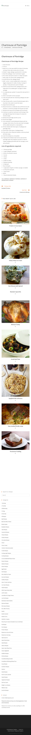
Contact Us (21, 729)
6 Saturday (4, 513)
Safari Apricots (5, 637)
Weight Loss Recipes (6, 685)
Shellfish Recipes (5, 653)
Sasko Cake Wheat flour (7, 648)
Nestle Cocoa (4, 616)
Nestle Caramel (5, 614)
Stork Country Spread (6, 674)
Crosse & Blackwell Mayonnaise (8, 558)
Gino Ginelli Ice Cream (6, 574)
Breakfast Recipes (5, 527)
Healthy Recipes (5, 579)
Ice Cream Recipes (5, 585)
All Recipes (4, 516)
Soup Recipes (4, 664)
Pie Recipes (4, 624)
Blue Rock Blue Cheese (6, 521)
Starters (3, 669)
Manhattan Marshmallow (7, 600)
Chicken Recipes (5, 537)
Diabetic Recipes (5, 564)
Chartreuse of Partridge (17, 47)
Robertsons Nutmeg (6, 635)
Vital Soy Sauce (5, 682)
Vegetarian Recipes (6, 679)
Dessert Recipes (5, 561)
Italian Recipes (5, 587)
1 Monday (4, 503)
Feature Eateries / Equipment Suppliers (15, 731)
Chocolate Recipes (5, 540)
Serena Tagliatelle (5, 650)
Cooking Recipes (5, 556)
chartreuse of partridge (14, 178)
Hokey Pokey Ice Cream (15, 260)
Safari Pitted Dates (5, 640)
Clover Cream (4, 545)
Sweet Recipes (5, 677)
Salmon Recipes (5, 645)
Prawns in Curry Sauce (15, 226)
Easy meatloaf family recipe (15, 426)
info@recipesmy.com (9, 697)
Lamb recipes (4, 592)
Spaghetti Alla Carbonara (15, 398)
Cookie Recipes (5, 550)
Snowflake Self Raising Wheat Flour (9, 661)
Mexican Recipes (5, 603)
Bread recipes (4, 524)
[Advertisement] (15, 24)
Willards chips (4, 687)
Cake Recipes (4, 529)
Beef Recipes (4, 519)
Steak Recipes (4, 672)
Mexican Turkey (15, 324)
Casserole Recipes (5, 532)
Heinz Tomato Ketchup (6, 582)
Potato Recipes (5, 629)
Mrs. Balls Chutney (6, 608)
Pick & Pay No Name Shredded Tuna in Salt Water (12, 621)
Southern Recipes (5, 666)
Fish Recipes (4, 571)
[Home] (2, 47)
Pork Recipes (4, 627)
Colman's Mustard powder (7, 548)
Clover (3, 542)
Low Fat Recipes (5, 598)
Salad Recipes (4, 643)
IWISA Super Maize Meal (7, 590)
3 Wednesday (4, 508)
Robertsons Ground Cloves (7, 632)
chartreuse (6, 178)
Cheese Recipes (5, 534)
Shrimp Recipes (5, 656)
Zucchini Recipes (5, 690)
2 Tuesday (4, 505)
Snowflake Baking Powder (7, 658)
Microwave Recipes (6, 606)
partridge (11, 180)
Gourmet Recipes (5, 577)
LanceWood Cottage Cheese (8, 595)
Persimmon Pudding (15, 451)
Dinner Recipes (5, 566)
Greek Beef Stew (15, 359)
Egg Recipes (4, 569)
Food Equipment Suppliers (12, 729)
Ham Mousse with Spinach (15, 286)
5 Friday (3, 511)
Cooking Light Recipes (6, 553)
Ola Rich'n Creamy (5, 619)
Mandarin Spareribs (15, 292)
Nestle (3, 611)
